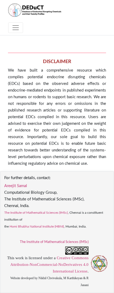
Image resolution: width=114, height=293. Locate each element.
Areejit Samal (15, 186)
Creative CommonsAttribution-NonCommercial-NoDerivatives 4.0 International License (49, 264)
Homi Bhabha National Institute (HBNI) (37, 226)
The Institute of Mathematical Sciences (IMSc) (36, 212)
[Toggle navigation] (15, 27)
